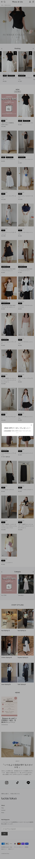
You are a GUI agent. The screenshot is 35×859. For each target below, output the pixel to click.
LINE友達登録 (7, 430)
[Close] (31, 425)
